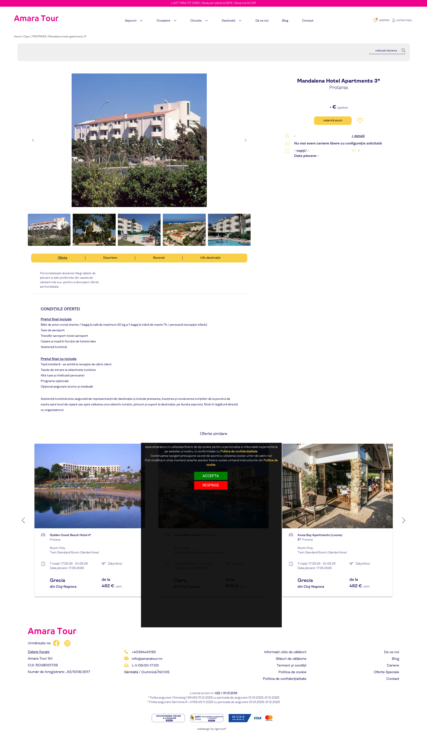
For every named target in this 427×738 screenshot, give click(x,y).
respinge (211, 485)
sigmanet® (220, 729)
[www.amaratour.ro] (36, 13)
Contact (392, 679)
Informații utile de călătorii (285, 652)
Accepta (211, 476)
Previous (23, 520)
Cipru (26, 36)
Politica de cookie (292, 672)
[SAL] (207, 718)
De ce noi (391, 652)
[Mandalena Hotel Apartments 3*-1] (139, 140)
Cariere (393, 665)
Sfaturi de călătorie (291, 659)
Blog (395, 659)
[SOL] (168, 718)
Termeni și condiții (291, 665)
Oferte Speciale (386, 672)
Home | (18, 36)
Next (404, 520)
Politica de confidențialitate (284, 679)
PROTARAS (39, 36)
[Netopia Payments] (252, 718)
